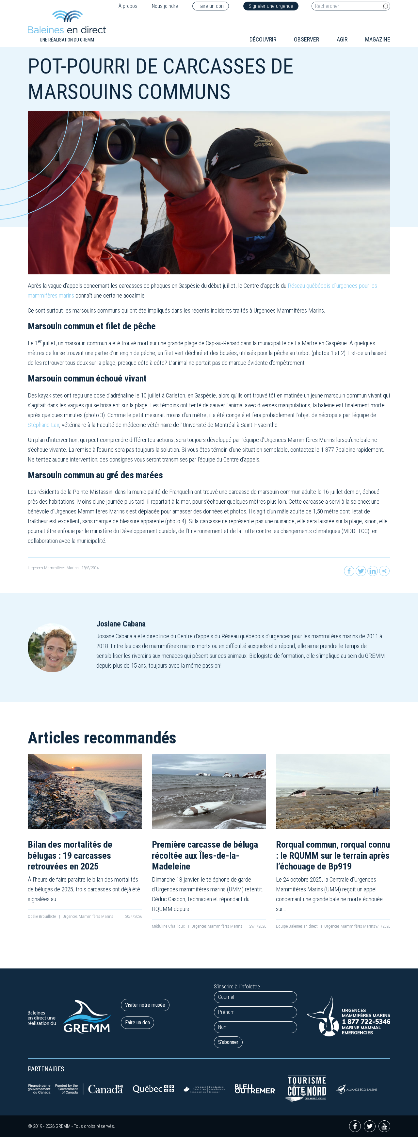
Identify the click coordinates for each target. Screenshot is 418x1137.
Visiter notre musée (145, 1005)
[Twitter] (361, 571)
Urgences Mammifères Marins (53, 567)
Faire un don (211, 6)
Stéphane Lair (43, 425)
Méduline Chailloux (169, 926)
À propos (128, 6)
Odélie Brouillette (42, 916)
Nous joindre (165, 6)
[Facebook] (349, 571)
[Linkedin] (372, 571)
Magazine (377, 39)
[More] (384, 571)
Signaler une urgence (271, 6)
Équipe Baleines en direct (297, 926)
